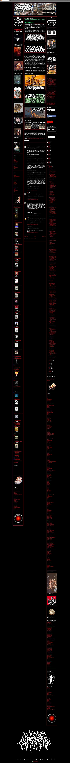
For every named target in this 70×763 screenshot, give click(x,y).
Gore (48, 446)
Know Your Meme (49, 650)
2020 (49, 150)
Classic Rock (49, 420)
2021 (49, 149)
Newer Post (26, 236)
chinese (48, 419)
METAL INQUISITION (18, 321)
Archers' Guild (17, 371)
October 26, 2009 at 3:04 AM (32, 232)
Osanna (48, 701)
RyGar (15, 188)
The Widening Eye (17, 367)
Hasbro (48, 449)
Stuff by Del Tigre (49, 523)
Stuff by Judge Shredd (50, 530)
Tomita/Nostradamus (17, 491)
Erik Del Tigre (16, 162)
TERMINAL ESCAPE (18, 207)
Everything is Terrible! (18, 222)
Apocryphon (49, 400)
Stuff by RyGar (49, 538)
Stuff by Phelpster (50, 536)
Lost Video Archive (18, 356)
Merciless (15, 500)
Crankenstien (16, 167)
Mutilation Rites (16, 501)
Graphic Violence (49, 447)
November (50, 167)
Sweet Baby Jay (49, 550)
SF (47, 508)
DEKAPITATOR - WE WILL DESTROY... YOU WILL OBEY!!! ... (52, 198)
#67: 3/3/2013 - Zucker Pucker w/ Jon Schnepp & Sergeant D (51, 86)
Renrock (48, 501)
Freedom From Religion (50, 644)
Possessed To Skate (17, 499)
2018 (49, 153)
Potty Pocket (49, 490)
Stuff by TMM (49, 547)
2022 (49, 147)
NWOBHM (48, 484)
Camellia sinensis (16, 165)
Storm (48, 693)
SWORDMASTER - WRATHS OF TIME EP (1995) (52, 295)
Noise (48, 482)
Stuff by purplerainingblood (51, 537)
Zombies (48, 568)
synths (48, 552)
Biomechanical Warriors (50, 405)
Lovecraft (48, 464)
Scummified (17, 305)
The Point (16, 435)
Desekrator (48, 705)
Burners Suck (49, 414)
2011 (49, 162)
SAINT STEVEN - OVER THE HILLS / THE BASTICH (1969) (52, 205)
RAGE (48, 497)
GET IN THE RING (51, 194)
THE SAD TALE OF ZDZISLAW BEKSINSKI (52, 201)
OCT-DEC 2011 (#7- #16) (50, 104)
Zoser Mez (15, 505)
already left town (17, 458)
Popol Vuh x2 (49, 694)
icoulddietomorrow (18, 340)
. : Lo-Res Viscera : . (18, 386)
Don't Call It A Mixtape (50, 434)
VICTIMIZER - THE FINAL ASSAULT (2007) (52, 284)
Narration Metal (49, 477)
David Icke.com (49, 635)
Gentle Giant (15, 506)
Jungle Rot (48, 688)
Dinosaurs (48, 432)
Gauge (15, 498)
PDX (48, 488)
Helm (14, 166)
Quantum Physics (49, 496)
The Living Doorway (18, 456)
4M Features (49, 394)
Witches (48, 564)
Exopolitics (48, 641)
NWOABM (48, 483)
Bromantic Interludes (50, 412)
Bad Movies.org (49, 627)
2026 (49, 142)
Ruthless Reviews (49, 661)
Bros (48, 413)
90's (47, 398)
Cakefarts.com (49, 628)
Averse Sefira (16, 488)
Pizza (48, 489)
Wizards (48, 565)
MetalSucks (16, 220)
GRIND (48, 448)
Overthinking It (49, 655)
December (50, 166)
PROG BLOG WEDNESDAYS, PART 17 (51, 192)
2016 (49, 155)
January (50, 371)
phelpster (15, 182)
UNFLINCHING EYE (18, 271)
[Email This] (24, 140)
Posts (49, 136)
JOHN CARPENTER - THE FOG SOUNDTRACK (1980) (52, 232)
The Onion (48, 664)
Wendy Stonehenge (16, 176)
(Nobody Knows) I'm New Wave (18, 406)
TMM (14, 191)
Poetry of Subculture (18, 238)
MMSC (48, 476)
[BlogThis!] (25, 140)
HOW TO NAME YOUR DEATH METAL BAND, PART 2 (52, 229)
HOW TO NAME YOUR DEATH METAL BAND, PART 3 (52, 179)
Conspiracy (48, 425)
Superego (48, 663)
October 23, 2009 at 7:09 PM (32, 190)
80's (47, 397)
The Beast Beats (17, 459)
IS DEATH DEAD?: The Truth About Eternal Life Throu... (52, 186)
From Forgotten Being (17, 507)
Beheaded (15, 493)
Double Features (49, 435)
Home (35, 236)
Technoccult (17, 260)
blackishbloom (17, 213)
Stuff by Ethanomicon (50, 525)
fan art (48, 441)
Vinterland (15, 502)
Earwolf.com (49, 637)
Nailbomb (48, 691)
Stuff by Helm (49, 526)
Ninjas (48, 481)
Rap (47, 498)
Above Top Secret (49, 623)
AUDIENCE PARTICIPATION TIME (52, 243)
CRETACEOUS (29, 138)
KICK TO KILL (17, 298)
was (47, 561)
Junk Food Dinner (49, 648)
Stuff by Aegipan (49, 515)
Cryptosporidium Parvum (50, 709)
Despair (48, 431)
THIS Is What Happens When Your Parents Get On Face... (52, 333)
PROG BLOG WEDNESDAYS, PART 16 (51, 247)
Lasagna (48, 460)
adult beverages (49, 399)
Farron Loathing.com (50, 642)
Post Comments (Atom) (32, 238)
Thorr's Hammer (16, 495)
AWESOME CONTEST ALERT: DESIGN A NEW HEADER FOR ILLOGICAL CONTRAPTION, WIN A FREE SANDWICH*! (34, 21)
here (25, 68)
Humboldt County (49, 454)
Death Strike (49, 699)
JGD (14, 174)
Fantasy (35, 138)
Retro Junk (48, 658)
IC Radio (48, 455)
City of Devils (17, 455)
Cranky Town (17, 380)
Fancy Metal (49, 442)
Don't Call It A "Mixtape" (50, 433)
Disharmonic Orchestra (17, 509)
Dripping (15, 492)
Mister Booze (17, 369)
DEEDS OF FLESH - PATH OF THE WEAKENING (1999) (52, 217)
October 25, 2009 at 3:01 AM (32, 224)
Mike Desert (15, 183)
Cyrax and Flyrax (49, 634)
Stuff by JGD (49, 529)
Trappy (48, 557)
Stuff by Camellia (49, 518)
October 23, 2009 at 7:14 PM (32, 199)
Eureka (48, 439)
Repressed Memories (50, 502)
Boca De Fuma (17, 262)
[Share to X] (26, 140)
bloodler (15, 175)
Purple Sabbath (49, 692)
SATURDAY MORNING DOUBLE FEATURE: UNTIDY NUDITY (52, 301)
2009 (49, 165)
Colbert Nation (49, 630)
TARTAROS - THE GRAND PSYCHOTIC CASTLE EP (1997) (52, 309)
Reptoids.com (49, 656)
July (49, 363)
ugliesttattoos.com (50, 665)
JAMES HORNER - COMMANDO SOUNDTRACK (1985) (52, 273)
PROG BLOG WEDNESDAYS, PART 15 (51, 281)
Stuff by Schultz (49, 539)
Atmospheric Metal (50, 401)
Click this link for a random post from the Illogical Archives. (51, 380)
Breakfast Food (49, 411)
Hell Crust (16, 462)
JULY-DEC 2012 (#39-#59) (51, 102)
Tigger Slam (49, 554)
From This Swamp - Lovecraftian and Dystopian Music (18, 423)
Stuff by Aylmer (49, 517)
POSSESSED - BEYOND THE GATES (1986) (51, 341)
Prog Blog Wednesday (50, 494)
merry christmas (49, 468)
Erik (27, 217)
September (50, 360)
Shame (48, 509)
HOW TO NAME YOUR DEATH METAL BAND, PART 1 (52, 267)
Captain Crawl (49, 629)
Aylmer (15, 160)
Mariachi (48, 467)
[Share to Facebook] (27, 140)
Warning (48, 710)
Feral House (49, 643)
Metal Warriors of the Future (51, 470)
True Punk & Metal (17, 292)
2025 (49, 143)
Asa (14, 178)
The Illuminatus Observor (17, 278)
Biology (48, 404)
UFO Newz (16, 450)
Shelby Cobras (29, 201)
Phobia (15, 508)
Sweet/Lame (49, 551)
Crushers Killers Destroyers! (18, 494)
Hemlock (48, 708)
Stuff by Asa (49, 516)
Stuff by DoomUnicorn (50, 524)
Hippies (48, 452)
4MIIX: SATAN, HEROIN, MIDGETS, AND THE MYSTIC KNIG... (52, 257)
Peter (14, 158)
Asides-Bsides (17, 327)
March (50, 368)
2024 (49, 145)
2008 (49, 373)
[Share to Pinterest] (28, 140)
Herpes (48, 700)
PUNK (48, 495)
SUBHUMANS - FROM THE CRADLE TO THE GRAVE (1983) (52, 287)
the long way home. (18, 314)
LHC (40, 138)
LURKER (16, 228)
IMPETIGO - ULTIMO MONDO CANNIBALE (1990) (52, 353)
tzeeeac (16, 342)
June (50, 364)
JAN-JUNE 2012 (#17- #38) (51, 103)
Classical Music (49, 421)
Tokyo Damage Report (18, 441)
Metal (42, 138)
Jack (14, 159)
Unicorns (48, 559)
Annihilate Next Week (18, 358)
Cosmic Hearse (17, 399)
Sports (48, 512)
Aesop (15, 177)
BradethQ (15, 184)
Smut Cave (48, 662)
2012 (49, 161)
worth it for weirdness (50, 566)
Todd (14, 189)
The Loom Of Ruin (18, 420)
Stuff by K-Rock (49, 531)
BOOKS (48, 407)
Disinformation (49, 636)
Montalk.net (49, 651)
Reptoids (48, 503)
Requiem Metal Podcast (50, 657)
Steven (15, 181)
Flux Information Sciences (51, 695)
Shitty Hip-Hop (49, 510)
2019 (49, 151)
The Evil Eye (17, 443)
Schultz (15, 168)
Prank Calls (49, 491)
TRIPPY (48, 558)
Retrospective (49, 504)
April (50, 367)
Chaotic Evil (49, 418)
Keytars (48, 459)
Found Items (49, 445)
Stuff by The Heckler (50, 543)
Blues (48, 406)
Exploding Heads (49, 440)
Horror (38, 138)
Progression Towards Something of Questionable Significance (18, 452)
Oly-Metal (48, 487)
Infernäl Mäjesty (49, 702)
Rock (48, 505)
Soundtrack (49, 511)
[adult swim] (49, 622)
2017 (49, 154)
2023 (49, 146)
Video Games (49, 560)
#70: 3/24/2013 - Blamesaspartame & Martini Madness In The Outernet (51, 79)
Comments (50, 137)
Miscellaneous (49, 475)
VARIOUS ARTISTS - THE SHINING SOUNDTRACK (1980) (52, 175)
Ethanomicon (16, 190)
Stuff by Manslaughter (50, 532)
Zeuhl (48, 567)
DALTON (32, 138)
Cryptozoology (49, 427)
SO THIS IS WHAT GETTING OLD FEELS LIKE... (51, 235)
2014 (49, 158)
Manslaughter (16, 161)
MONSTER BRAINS (18, 258)
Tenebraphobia (49, 553)
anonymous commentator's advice (40, 23)
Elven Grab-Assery (50, 438)
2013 (49, 159)
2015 (49, 157)
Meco (48, 687)
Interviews (48, 456)
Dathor (15, 185)
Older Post (44, 236)
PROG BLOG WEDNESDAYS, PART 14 (51, 315)
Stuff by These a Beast (50, 546)
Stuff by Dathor (49, 522)
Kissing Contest (49, 649)
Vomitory (48, 698)
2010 (49, 163)
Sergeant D (16, 269)
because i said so (17, 426)
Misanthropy (49, 474)
